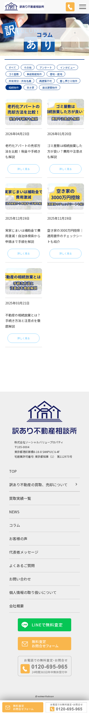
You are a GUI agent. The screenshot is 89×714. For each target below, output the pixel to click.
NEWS (14, 511)
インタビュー (67, 67)
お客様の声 (18, 538)
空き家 (30, 87)
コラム (14, 525)
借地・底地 (56, 74)
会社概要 (16, 606)
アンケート (45, 67)
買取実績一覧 (20, 498)
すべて (12, 67)
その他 (27, 67)
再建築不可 (45, 80)
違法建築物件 (49, 87)
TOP (13, 471)
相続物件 (14, 87)
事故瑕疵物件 (34, 74)
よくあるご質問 (22, 565)
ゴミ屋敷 (14, 74)
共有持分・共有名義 (20, 80)
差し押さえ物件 (68, 80)
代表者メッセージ (23, 552)
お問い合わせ (20, 579)
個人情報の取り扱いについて (33, 592)
